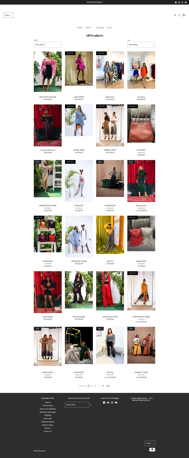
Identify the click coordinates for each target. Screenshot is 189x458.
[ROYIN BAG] (141, 125)
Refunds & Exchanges (48, 412)
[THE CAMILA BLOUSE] (48, 72)
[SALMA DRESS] (79, 125)
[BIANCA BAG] (141, 237)
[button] (8, 15)
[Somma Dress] (141, 181)
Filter (36, 40)
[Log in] (179, 15)
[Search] (175, 15)
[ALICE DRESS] (48, 292)
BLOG (109, 28)
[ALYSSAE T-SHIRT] (141, 348)
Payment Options (47, 422)
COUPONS (100, 28)
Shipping (48, 415)
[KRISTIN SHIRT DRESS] (141, 292)
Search (47, 402)
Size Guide (48, 418)
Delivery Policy (47, 425)
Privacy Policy (47, 405)
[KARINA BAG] (48, 237)
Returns (48, 428)
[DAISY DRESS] (79, 72)
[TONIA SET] (79, 181)
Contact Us (48, 431)
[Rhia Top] (110, 348)
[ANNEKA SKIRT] (110, 125)
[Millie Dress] (110, 72)
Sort (128, 40)
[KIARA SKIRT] (79, 348)
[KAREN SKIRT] (110, 181)
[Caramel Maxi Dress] (48, 125)
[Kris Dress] (141, 72)
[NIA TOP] (110, 237)
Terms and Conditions (48, 409)
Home (79, 28)
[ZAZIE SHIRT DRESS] (79, 237)
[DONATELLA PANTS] (110, 292)
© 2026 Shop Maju (40, 451)
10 (103, 386)
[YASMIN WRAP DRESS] (48, 181)
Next (108, 386)
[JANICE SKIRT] (48, 348)
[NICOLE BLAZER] (79, 292)
